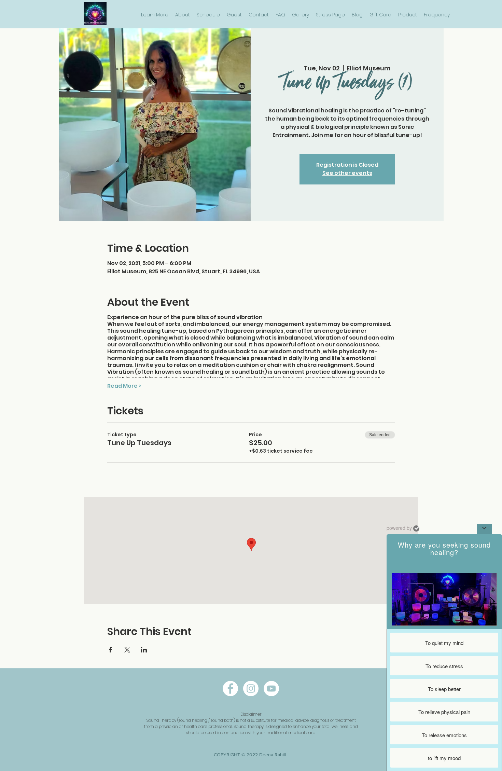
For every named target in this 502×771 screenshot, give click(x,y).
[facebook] (230, 688)
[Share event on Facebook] (110, 649)
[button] (155, 15)
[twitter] (271, 688)
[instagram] (251, 688)
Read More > (124, 386)
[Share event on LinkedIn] (144, 649)
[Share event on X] (127, 649)
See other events (347, 173)
